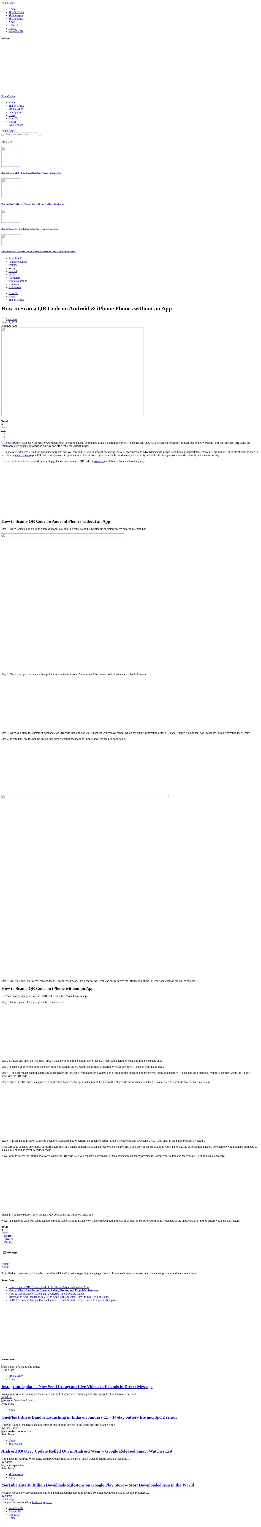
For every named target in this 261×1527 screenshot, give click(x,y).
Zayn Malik (15, 258)
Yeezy (12, 268)
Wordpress (14, 277)
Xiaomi (13, 271)
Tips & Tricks (16, 12)
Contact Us (15, 1511)
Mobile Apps (16, 15)
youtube (13, 264)
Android (99, 461)
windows (14, 284)
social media (22, 455)
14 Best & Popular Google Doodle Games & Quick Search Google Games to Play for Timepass (62, 1300)
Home (12, 8)
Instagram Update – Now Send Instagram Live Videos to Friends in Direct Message (77, 1386)
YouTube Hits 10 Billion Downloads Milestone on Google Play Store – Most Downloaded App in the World (97, 1485)
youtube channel (18, 261)
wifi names (15, 287)
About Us (14, 1514)
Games (12, 28)
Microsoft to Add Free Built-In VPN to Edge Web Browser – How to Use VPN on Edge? (38, 251)
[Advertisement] (107, 68)
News (12, 21)
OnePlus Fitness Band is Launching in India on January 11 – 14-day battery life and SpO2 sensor (89, 1417)
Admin (5, 1266)
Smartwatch (15, 1443)
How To (13, 24)
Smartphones (16, 18)
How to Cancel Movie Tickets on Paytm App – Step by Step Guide (29, 229)
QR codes (7, 442)
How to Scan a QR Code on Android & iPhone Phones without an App (31, 173)
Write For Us (16, 31)
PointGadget (8, 2)
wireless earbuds (18, 280)
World (12, 274)
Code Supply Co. (42, 1502)
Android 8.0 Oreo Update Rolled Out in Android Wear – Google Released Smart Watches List (86, 1451)
